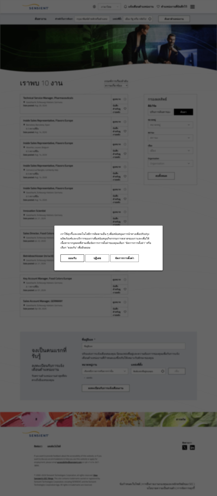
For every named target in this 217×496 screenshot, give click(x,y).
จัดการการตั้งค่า (124, 258)
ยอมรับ (72, 258)
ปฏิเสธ (97, 258)
